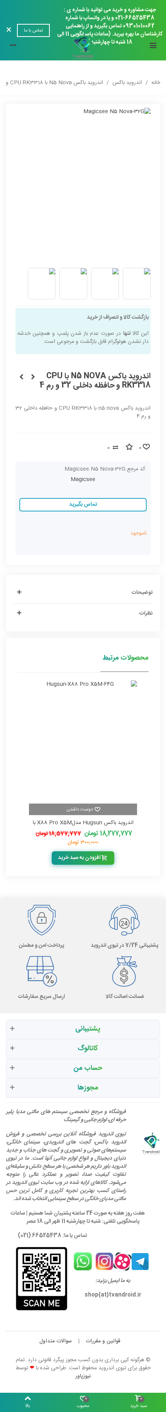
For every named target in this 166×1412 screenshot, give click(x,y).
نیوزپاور (83, 1376)
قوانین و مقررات (103, 1341)
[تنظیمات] (13, 46)
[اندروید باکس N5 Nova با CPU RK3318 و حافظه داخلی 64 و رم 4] (21, 377)
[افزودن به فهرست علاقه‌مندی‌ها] (129, 448)
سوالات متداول (55, 1341)
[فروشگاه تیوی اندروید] (83, 46)
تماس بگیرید (83, 504)
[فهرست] (153, 46)
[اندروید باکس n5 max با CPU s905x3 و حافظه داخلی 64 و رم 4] (33, 377)
